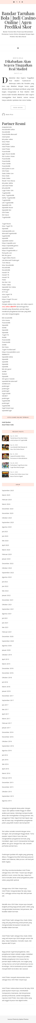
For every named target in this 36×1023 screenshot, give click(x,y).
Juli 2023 (5, 531)
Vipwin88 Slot (6, 210)
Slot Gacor (5, 215)
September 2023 (8, 522)
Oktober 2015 (7, 792)
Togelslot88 (6, 193)
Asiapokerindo (7, 127)
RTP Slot (5, 292)
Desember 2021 (7, 600)
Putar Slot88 (6, 164)
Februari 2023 (7, 554)
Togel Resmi (6, 224)
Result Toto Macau (8, 181)
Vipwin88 (5, 228)
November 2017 (7, 696)
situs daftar (9, 307)
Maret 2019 (6, 664)
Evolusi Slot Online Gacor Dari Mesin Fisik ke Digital (19, 475)
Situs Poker (6, 142)
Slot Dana (5, 347)
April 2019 (5, 659)
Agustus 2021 (7, 614)
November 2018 (7, 673)
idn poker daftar (7, 183)
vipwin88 (5, 238)
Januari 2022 (6, 595)
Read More (18, 107)
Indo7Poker (6, 149)
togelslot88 (6, 236)
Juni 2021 (5, 623)
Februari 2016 (7, 778)
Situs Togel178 (7, 226)
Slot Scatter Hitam (8, 156)
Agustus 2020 (7, 646)
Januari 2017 (6, 728)
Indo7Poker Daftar (8, 146)
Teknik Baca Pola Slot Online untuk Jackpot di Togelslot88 (18, 439)
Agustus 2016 (7, 750)
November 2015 (7, 787)
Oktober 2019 (7, 655)
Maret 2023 (6, 550)
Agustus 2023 (7, 527)
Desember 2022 (7, 563)
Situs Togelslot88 (8, 195)
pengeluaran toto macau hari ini (17, 959)
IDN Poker (5, 171)
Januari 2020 (6, 650)
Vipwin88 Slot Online (9, 287)
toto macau (6, 320)
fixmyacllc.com (7, 253)
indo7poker (6, 144)
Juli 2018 (5, 682)
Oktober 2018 (7, 677)
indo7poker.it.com (8, 168)
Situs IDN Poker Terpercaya (17, 873)
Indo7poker (6, 137)
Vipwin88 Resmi (7, 207)
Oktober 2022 (7, 568)
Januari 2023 (6, 559)
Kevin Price (9, 114)
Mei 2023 (5, 541)
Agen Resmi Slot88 (8, 154)
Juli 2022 (5, 582)
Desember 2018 (7, 668)
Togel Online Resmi (8, 258)
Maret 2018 (6, 687)
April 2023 (5, 545)
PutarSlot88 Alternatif (9, 134)
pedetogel (5, 386)
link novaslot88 (7, 318)
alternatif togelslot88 (9, 233)
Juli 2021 (5, 618)
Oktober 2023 (7, 518)
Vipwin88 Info (6, 205)
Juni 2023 (5, 536)
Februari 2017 (7, 723)
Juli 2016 (5, 755)
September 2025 (8, 490)
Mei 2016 (5, 764)
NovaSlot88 (6, 132)
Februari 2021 (7, 632)
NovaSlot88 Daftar (8, 129)
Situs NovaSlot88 (8, 265)
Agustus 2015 (7, 801)
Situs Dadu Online (26, 920)
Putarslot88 (6, 323)
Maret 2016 (6, 773)
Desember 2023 (7, 509)
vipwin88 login (7, 410)
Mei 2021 (5, 627)
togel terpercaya (8, 408)
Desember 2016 (7, 732)
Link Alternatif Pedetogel (10, 260)
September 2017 (8, 700)
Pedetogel (5, 289)
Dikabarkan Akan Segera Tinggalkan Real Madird (18, 65)
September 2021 (8, 609)
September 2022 (8, 573)
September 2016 (8, 746)
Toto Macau (6, 263)
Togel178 (5, 335)
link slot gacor (6, 255)
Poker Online (6, 285)
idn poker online (7, 139)
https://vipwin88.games (10, 246)
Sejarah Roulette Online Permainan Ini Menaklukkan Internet (18, 457)
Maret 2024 (6, 504)
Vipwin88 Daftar (7, 357)
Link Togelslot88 (7, 203)
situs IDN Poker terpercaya (17, 888)
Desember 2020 (7, 636)
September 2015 (8, 796)
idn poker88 (6, 188)
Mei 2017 (5, 709)
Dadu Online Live (8, 173)
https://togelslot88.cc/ (10, 250)
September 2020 (8, 641)
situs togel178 (7, 294)
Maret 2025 (6, 495)
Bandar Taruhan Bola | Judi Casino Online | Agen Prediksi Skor (18, 20)
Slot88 (4, 328)
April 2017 (5, 714)
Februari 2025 (7, 500)
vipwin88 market (7, 241)
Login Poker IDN (7, 190)
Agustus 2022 (7, 577)
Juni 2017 (5, 705)
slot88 (4, 345)
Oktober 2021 (7, 604)
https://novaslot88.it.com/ (11, 352)
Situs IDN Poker (13, 980)
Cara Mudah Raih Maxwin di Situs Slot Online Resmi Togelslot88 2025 (18, 448)
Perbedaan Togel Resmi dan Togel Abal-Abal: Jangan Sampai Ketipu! (18, 466)
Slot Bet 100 (6, 282)
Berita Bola (18, 58)
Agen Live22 (14, 841)
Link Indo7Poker (7, 186)
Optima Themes (23, 1019)
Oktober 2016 (7, 741)
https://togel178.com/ (9, 299)
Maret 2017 (6, 719)
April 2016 (5, 769)
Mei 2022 (5, 591)
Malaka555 (5, 354)
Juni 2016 (5, 760)
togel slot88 (6, 393)
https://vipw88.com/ (9, 243)
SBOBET (5, 396)
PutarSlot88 (6, 151)
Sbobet (4, 374)
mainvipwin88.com (8, 231)
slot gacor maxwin (8, 379)
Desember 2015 (7, 782)
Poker (4, 280)
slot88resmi (6, 384)
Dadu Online (6, 178)
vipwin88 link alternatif (9, 381)
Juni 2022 (5, 586)
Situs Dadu (5, 176)
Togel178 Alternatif (8, 349)
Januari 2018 (6, 691)
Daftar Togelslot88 (8, 198)
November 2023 (7, 513)
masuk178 (5, 272)
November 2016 (7, 737)
